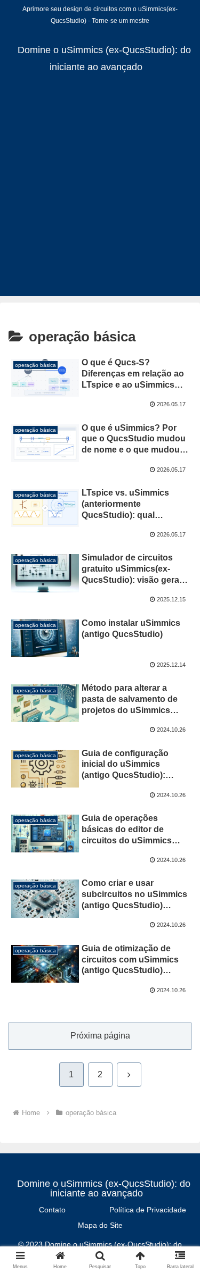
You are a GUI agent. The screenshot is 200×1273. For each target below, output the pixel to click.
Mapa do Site (100, 1225)
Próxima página (100, 1035)
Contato (52, 1209)
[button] (179, 1247)
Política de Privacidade (147, 1209)
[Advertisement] (100, 196)
